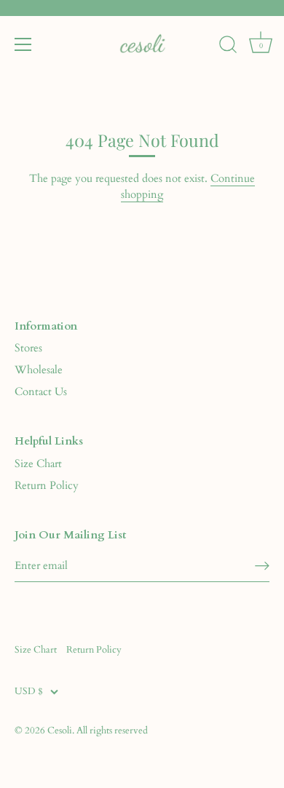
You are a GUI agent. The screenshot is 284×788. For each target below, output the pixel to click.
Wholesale (39, 369)
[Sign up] (262, 565)
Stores (28, 348)
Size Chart (38, 463)
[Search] (228, 47)
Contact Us (41, 391)
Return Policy (47, 485)
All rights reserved (112, 730)
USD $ (29, 692)
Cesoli (59, 730)
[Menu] (23, 44)
